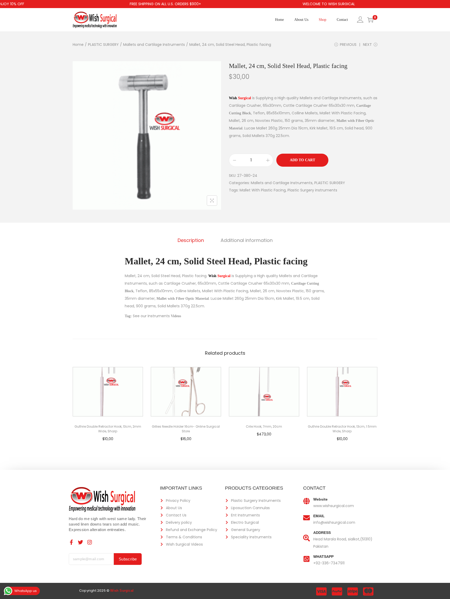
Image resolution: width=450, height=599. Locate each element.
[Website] (306, 501)
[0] (370, 20)
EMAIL (319, 516)
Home (78, 44)
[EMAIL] (306, 518)
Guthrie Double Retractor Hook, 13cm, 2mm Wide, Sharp (107, 428)
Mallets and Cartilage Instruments (154, 44)
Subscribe (128, 559)
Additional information (247, 240)
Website (320, 499)
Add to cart (302, 160)
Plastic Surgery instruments (312, 190)
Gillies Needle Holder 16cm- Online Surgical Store (186, 428)
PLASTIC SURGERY (103, 44)
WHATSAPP (323, 556)
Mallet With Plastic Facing (263, 190)
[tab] (191, 240)
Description (191, 240)
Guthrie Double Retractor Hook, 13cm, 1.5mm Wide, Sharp (342, 428)
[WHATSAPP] (306, 558)
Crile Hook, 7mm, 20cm (264, 426)
